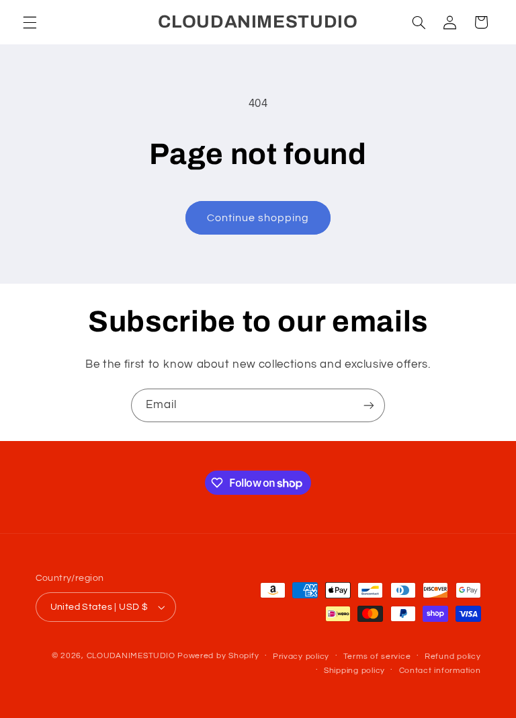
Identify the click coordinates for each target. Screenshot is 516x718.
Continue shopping (258, 217)
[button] (29, 22)
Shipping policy (354, 670)
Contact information (440, 670)
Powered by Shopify (218, 656)
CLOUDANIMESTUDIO (131, 656)
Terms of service (377, 656)
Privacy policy (301, 656)
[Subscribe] (368, 405)
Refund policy (453, 656)
